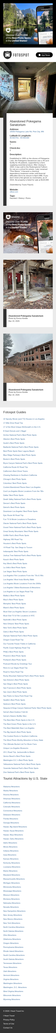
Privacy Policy (9, 1020)
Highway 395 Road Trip (13, 539)
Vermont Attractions (11, 975)
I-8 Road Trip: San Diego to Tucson (17, 547)
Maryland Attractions (11, 875)
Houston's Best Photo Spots (14, 543)
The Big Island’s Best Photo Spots (17, 732)
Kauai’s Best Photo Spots (13, 559)
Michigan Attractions (11, 883)
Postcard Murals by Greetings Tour (17, 664)
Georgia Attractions (11, 823)
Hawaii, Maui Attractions (13, 835)
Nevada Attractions (11, 907)
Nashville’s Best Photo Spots (15, 620)
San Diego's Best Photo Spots (15, 684)
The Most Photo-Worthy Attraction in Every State (23, 740)
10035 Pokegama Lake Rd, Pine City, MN (27, 132)
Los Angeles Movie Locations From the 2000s (22, 583)
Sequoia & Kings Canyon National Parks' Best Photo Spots (27, 708)
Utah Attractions (9, 971)
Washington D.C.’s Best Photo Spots (18, 760)
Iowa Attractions (9, 855)
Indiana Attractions (10, 851)
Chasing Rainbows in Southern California (20, 475)
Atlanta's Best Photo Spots (14, 439)
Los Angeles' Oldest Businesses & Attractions (21, 587)
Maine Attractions (10, 871)
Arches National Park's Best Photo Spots (20, 435)
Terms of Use (8, 1024)
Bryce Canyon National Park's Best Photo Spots (22, 463)
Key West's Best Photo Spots (15, 563)
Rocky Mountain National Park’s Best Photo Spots (23, 676)
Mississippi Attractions (12, 891)
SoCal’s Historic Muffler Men (15, 716)
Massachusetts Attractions (14, 879)
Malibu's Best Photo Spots (14, 596)
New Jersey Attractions (12, 915)
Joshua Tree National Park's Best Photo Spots (22, 555)
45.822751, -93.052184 (19, 138)
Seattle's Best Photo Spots (14, 700)
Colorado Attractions (11, 807)
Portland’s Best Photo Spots (14, 660)
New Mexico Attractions (12, 919)
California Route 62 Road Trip (15, 467)
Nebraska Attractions (11, 903)
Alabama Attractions (11, 787)
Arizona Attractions (11, 795)
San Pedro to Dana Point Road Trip (17, 696)
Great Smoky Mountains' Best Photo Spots (20, 531)
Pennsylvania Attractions (13, 947)
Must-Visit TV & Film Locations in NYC (19, 616)
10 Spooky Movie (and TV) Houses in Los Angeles (24, 419)
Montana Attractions (11, 899)
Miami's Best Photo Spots (13, 608)
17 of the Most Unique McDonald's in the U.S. (22, 427)
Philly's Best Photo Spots (13, 652)
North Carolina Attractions (13, 927)
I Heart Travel (8, 1016)
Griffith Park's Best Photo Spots (16, 535)
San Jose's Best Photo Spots (15, 692)
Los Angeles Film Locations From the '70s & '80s (23, 575)
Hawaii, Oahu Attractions (13, 839)
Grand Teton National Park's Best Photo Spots (22, 527)
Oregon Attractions (11, 943)
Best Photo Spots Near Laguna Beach (19, 451)
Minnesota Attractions (12, 887)
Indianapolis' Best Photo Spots (15, 551)
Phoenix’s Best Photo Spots (14, 656)
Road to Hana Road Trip (13, 672)
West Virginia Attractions (13, 991)
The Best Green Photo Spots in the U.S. (19, 724)
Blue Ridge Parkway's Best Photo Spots (19, 455)
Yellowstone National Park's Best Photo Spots (22, 764)
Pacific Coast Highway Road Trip (16, 648)
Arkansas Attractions (11, 799)
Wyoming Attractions (11, 999)
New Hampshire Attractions (14, 911)
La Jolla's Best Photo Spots (14, 567)
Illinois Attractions (10, 847)
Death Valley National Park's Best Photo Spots (22, 499)
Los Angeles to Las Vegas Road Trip (18, 592)
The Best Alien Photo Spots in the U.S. (19, 720)
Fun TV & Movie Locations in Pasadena (19, 519)
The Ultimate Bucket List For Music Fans (20, 744)
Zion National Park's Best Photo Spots (19, 772)
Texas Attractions (10, 967)
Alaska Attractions (10, 791)
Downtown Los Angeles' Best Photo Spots (20, 511)
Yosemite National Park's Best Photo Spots (20, 768)
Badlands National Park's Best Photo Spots (21, 447)
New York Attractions (11, 923)
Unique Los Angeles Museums (15, 748)
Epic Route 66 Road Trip (13, 515)
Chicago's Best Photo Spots (14, 479)
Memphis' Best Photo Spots (14, 604)
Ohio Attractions (9, 935)
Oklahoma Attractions (12, 939)
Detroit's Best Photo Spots (14, 507)
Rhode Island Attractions (13, 951)
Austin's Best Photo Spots (13, 443)
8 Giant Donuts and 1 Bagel (14, 431)
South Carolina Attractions (14, 955)
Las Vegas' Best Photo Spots (15, 571)
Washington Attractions (12, 983)
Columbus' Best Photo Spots (15, 483)
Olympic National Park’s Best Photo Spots (20, 636)
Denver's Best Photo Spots (14, 503)
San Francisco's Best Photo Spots (17, 688)
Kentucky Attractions (11, 863)
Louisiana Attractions (11, 867)
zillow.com (14, 192)
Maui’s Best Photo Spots (13, 600)
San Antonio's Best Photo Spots (16, 680)
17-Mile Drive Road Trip (13, 423)
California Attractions (11, 803)
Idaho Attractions (10, 843)
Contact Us (7, 1028)
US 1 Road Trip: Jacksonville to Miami (18, 752)
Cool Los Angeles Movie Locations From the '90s (23, 491)
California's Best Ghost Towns (15, 471)
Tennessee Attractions (12, 963)
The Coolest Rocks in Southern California (20, 736)
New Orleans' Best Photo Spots (16, 624)
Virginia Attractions (10, 979)
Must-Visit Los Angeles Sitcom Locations (19, 612)
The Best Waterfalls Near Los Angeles (18, 728)
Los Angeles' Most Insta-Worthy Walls (18, 579)
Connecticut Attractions (12, 811)
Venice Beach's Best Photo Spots (16, 756)
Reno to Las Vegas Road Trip (15, 668)
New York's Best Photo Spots (15, 628)
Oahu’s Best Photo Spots (13, 632)
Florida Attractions (10, 819)
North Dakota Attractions (13, 931)
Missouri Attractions (11, 895)
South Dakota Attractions (13, 959)
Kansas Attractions (10, 859)
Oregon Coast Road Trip (13, 640)
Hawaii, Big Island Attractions (15, 827)
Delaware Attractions (11, 815)
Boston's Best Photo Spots (14, 459)
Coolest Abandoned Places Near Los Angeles (22, 487)
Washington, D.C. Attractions (15, 987)
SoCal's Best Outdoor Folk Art (15, 712)
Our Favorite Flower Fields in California (19, 644)
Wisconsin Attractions (12, 995)
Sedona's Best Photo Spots (14, 704)
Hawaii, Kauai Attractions (13, 831)
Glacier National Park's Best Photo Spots (20, 523)
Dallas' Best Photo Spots (13, 495)
